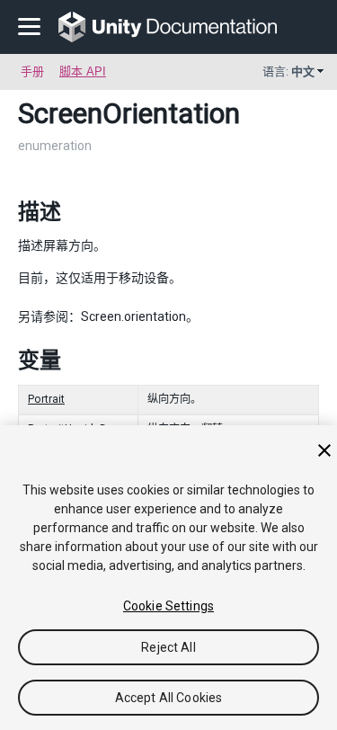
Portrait (46, 399)
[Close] (324, 450)
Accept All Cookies (169, 697)
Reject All (168, 647)
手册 (32, 71)
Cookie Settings (168, 606)
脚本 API (82, 71)
